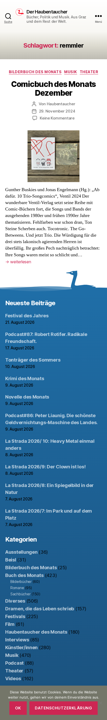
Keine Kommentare (57, 118)
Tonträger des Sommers (32, 360)
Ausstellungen (21, 552)
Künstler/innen (21, 647)
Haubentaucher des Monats (36, 632)
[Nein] (100, 703)
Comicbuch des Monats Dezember (53, 88)
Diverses (15, 601)
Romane (17, 588)
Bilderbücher (21, 581)
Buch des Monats (24, 575)
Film (10, 624)
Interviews (17, 639)
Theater (89, 72)
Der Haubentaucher (46, 12)
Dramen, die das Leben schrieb (39, 608)
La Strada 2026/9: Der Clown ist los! (45, 466)
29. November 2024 (57, 111)
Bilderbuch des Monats (35, 72)
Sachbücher (20, 594)
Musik (70, 72)
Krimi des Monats (24, 378)
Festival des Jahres (27, 315)
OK (18, 708)
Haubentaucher (61, 103)
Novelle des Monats (27, 397)
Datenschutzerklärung (63, 708)
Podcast (14, 663)
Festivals (15, 616)
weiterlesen (18, 261)
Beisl (10, 559)
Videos (13, 678)
